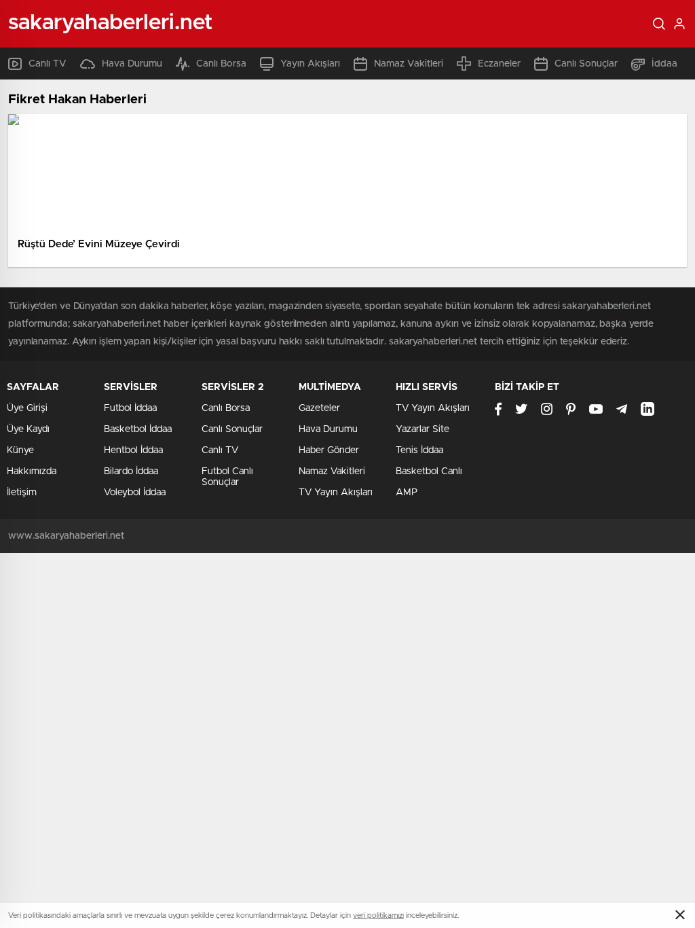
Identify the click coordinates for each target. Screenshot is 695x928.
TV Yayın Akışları (336, 492)
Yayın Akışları (310, 64)
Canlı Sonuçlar (586, 64)
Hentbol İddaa (133, 450)
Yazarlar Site (422, 429)
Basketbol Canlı (429, 471)
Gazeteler (319, 408)
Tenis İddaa (419, 450)
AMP (406, 492)
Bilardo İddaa (131, 471)
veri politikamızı (378, 915)
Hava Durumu (132, 64)
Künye (20, 450)
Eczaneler (499, 64)
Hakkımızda (31, 471)
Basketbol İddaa (138, 429)
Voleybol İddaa (135, 492)
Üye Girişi (27, 408)
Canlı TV (48, 64)
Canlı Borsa (221, 64)
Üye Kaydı (28, 429)
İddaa (664, 64)
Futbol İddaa (130, 408)
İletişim (22, 492)
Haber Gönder (329, 450)
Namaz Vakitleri (408, 64)
